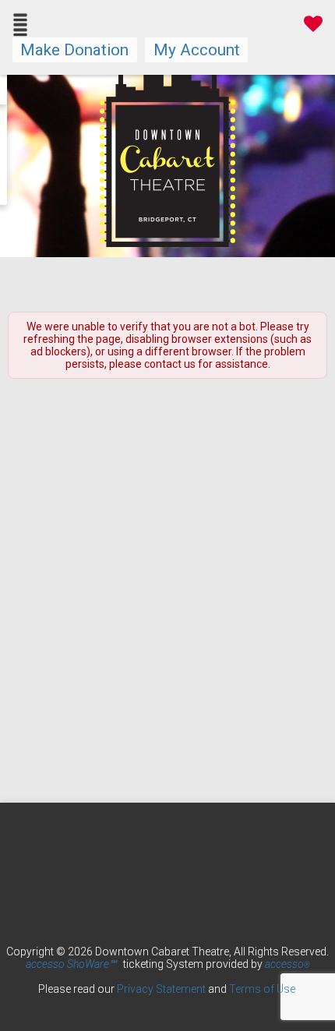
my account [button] (196, 50)
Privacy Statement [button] (161, 989)
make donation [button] (74, 50)
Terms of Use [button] (262, 989)
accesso (287, 964)
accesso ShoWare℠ (71, 964)
